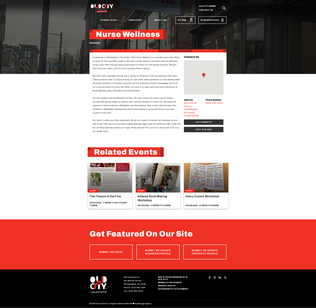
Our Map (182, 20)
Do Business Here (210, 20)
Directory (135, 20)
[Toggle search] (224, 8)
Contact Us (206, 10)
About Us (160, 20)
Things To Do (108, 20)
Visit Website (204, 122)
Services (94, 43)
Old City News (207, 6)
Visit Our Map (204, 129)
